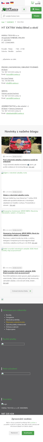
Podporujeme (10, 329)
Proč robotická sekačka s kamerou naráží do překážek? (20, 161)
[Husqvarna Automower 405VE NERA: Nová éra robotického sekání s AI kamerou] (21, 218)
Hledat (36, 16)
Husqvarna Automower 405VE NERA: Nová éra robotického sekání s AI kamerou (21, 234)
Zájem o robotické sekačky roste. (16, 195)
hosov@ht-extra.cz (13, 74)
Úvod (2, 22)
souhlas (33, 422)
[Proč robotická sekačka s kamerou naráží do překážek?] (21, 145)
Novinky (8, 315)
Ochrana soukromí (12, 327)
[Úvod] (9, 9)
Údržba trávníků (17, 156)
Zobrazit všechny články (20, 291)
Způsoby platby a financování (16, 325)
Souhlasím (28, 433)
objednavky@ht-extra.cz (15, 113)
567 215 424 (7, 413)
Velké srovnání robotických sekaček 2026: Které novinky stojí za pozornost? (19, 272)
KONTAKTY (10, 22)
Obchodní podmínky (13, 320)
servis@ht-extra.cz (13, 98)
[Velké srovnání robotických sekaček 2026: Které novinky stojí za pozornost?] (21, 256)
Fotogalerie (10, 317)
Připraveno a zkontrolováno (15, 322)
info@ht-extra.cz (12, 83)
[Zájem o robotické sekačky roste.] (21, 180)
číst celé (31, 167)
